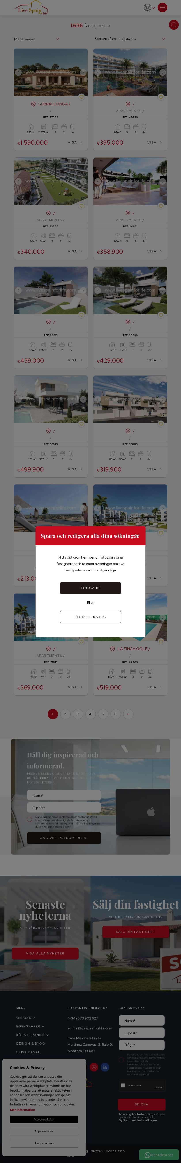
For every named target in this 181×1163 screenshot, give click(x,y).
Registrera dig (90, 617)
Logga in (90, 588)
